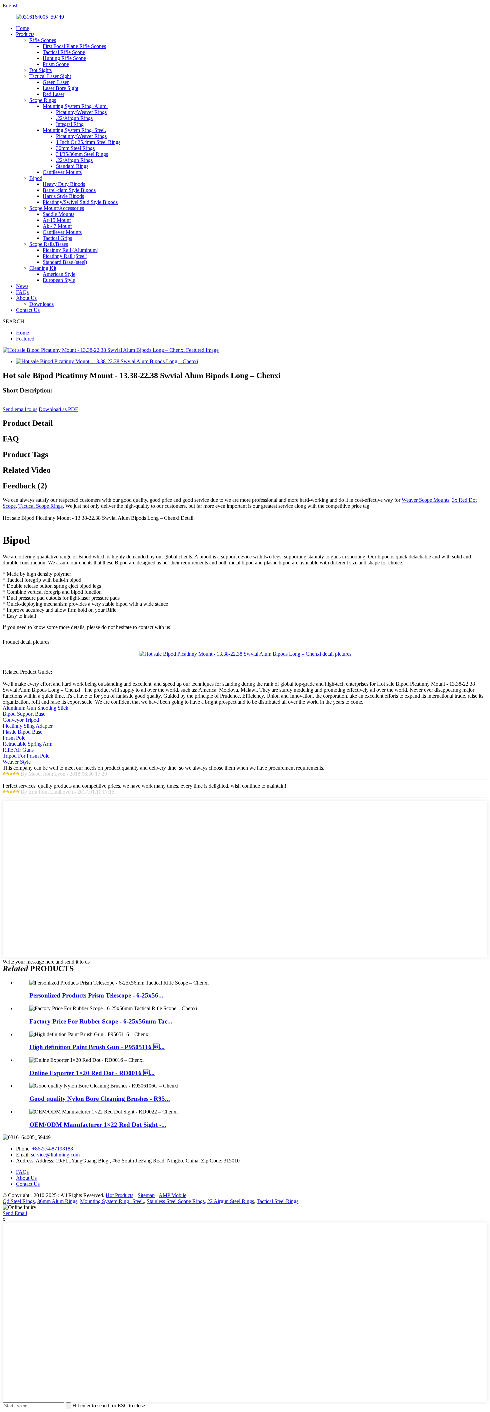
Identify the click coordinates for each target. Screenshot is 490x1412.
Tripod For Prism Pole (26, 756)
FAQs (22, 292)
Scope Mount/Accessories (56, 208)
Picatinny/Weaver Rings (81, 112)
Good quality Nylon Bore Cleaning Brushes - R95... (99, 1098)
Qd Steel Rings (19, 1201)
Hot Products (119, 1195)
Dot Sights (40, 70)
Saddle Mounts (58, 214)
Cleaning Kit (42, 268)
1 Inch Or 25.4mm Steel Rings (88, 142)
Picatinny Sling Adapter (28, 726)
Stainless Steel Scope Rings (176, 1201)
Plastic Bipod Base (22, 732)
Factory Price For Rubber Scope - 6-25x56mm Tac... (100, 1021)
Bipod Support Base (24, 714)
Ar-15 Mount (57, 220)
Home (22, 28)
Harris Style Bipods (63, 196)
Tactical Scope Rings (40, 506)
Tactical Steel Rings (277, 1201)
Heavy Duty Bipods (64, 184)
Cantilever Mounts (62, 172)
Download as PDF (58, 409)
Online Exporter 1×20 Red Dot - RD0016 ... (92, 1072)
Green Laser (56, 82)
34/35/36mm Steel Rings (82, 154)
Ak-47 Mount (57, 226)
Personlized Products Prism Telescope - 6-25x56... (96, 995)
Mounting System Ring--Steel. (112, 1201)
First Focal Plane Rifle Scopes (74, 46)
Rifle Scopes (42, 40)
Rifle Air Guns (18, 750)
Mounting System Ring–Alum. (75, 106)
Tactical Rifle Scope (64, 52)
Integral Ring (70, 124)
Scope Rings (42, 100)
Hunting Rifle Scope (64, 58)
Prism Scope (56, 64)
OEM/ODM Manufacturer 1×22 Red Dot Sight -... (97, 1124)
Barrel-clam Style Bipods (69, 190)
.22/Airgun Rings (74, 118)
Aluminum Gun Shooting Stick (35, 708)
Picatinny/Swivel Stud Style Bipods (80, 202)
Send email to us (20, 409)
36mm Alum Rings (57, 1201)
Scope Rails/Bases (48, 244)
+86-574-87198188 (52, 1148)
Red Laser (53, 94)
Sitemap (146, 1195)
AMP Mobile (172, 1195)
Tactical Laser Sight (50, 76)
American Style (59, 274)
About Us (26, 298)
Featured (25, 339)
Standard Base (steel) (65, 262)
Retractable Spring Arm (27, 744)
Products (25, 34)
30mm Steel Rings (75, 148)
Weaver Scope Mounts (425, 500)
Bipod (35, 178)
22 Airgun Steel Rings (230, 1201)
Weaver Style (17, 762)
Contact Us (28, 310)
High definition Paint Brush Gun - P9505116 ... (97, 1047)
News (22, 286)
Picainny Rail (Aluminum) (70, 250)
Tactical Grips (57, 238)
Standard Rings (72, 166)
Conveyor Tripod (21, 720)
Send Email (15, 1213)
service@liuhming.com (55, 1154)
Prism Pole (14, 738)
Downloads (41, 304)
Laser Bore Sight (60, 88)
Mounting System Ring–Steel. (74, 130)
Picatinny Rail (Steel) (65, 256)
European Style (59, 280)
